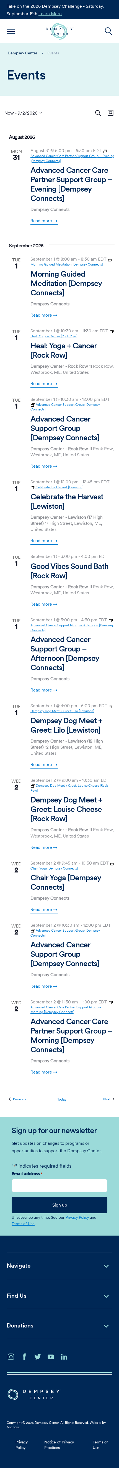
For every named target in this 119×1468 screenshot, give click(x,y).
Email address (27, 1173)
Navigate (19, 1265)
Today (61, 1099)
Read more (41, 220)
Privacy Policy (77, 1217)
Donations (20, 1325)
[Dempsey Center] (60, 31)
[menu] (11, 31)
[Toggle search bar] (108, 31)
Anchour (13, 1427)
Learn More (50, 13)
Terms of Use (23, 1223)
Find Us (17, 1295)
